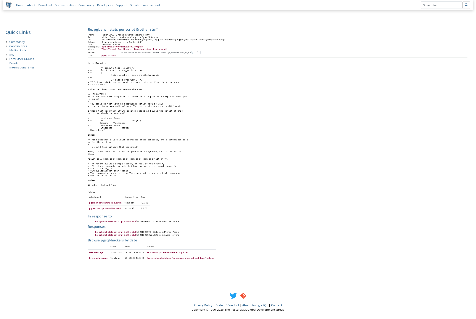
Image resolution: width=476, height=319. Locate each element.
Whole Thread (109, 49)
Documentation (65, 5)
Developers (105, 5)
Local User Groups (21, 59)
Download (45, 5)
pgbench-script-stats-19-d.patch (105, 202)
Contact (276, 305)
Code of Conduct (227, 305)
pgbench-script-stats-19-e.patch (105, 208)
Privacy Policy (203, 305)
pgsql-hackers (109, 55)
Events (14, 63)
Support (121, 5)
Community (86, 5)
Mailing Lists (17, 50)
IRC (11, 54)
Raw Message (125, 49)
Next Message (96, 252)
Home (20, 5)
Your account (151, 5)
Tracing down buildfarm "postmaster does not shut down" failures (180, 258)
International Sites (22, 67)
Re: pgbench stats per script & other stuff (116, 221)
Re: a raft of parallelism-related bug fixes (167, 252)
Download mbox (142, 49)
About (31, 5)
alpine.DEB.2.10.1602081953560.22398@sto (122, 46)
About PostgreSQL (255, 305)
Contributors (18, 46)
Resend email (160, 49)
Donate (135, 5)
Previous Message (98, 258)
